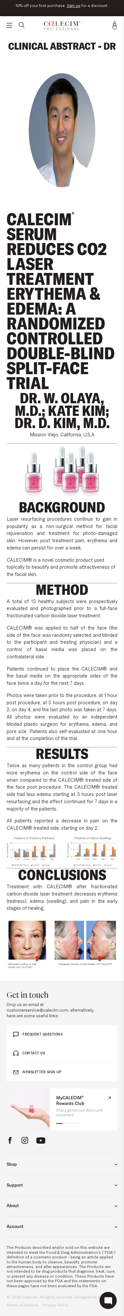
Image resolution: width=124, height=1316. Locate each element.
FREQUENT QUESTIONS (42, 1034)
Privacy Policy (55, 1304)
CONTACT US (33, 1053)
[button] (59, 1123)
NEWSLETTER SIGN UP (41, 1072)
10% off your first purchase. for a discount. (62, 5)
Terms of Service (22, 1304)
